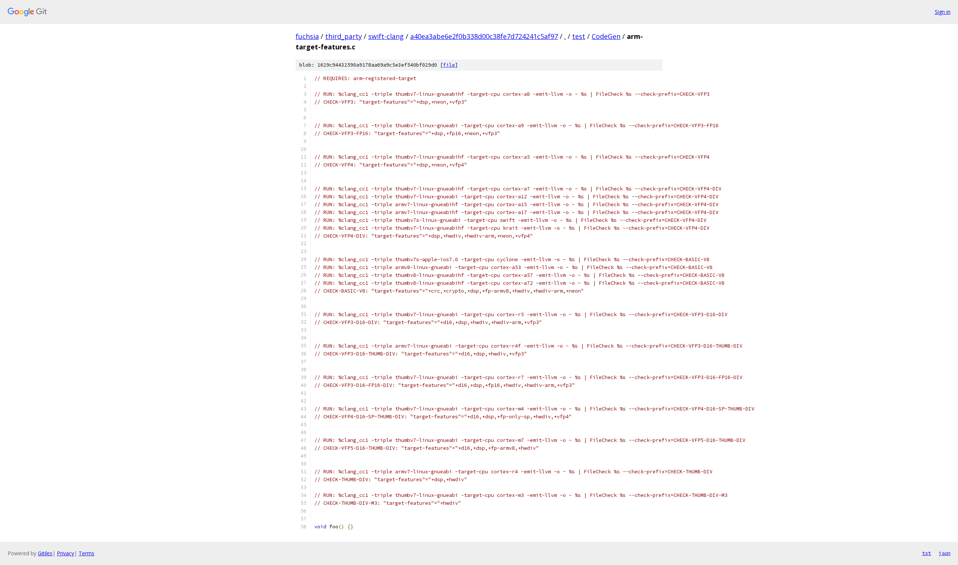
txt (926, 553)
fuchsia (307, 36)
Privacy (65, 553)
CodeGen (606, 36)
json (945, 553)
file (449, 65)
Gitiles (45, 553)
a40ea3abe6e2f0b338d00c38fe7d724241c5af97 (484, 36)
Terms (86, 553)
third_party (343, 36)
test (578, 36)
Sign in (943, 11)
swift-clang (386, 36)
